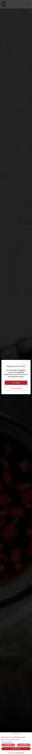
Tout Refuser (8, 745)
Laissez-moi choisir (16, 748)
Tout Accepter (23, 745)
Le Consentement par (16, 752)
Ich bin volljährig (16, 383)
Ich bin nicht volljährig (16, 388)
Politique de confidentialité (6, 741)
